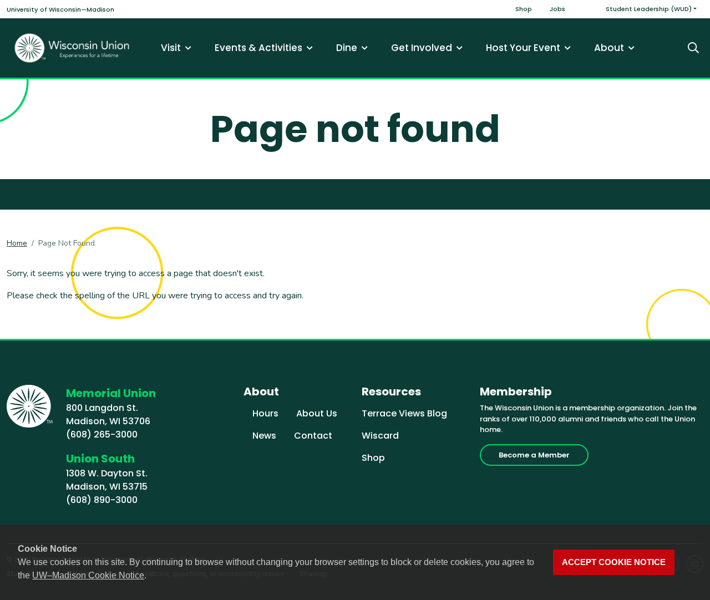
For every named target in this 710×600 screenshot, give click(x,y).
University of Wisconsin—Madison (60, 9)
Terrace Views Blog (404, 413)
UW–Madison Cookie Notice (88, 575)
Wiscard (380, 435)
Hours (265, 413)
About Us (316, 413)
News (264, 435)
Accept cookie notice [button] (614, 562)
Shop (523, 8)
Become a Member (534, 455)
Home (17, 243)
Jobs (557, 8)
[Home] (72, 48)
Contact (313, 435)
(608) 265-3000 (102, 434)
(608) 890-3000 (102, 500)
